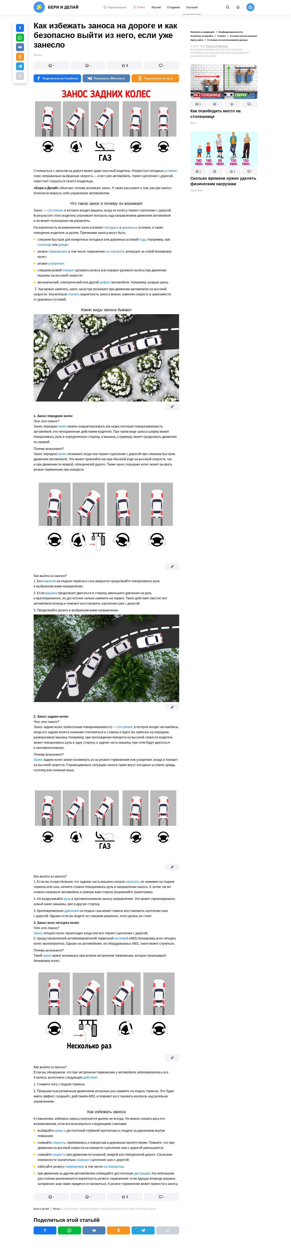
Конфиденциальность (230, 32)
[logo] (56, 7)
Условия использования (243, 36)
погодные (111, 227)
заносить (132, 881)
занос (47, 955)
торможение (57, 251)
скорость (59, 1142)
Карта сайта (196, 40)
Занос (38, 759)
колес (62, 426)
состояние (55, 210)
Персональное (117, 7)
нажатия (49, 581)
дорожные (129, 227)
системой (121, 938)
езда (142, 239)
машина (51, 593)
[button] (198, 104)
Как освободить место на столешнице (215, 114)
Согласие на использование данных (227, 40)
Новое (141, 7)
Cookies (221, 36)
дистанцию (142, 1173)
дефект (105, 282)
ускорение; (56, 263)
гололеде (44, 244)
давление (71, 910)
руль (67, 898)
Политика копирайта (201, 36)
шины (59, 1130)
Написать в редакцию (202, 32)
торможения (74, 1166)
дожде (63, 244)
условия (171, 170)
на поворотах (113, 1166)
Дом (193, 123)
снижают (83, 1159)
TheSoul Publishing (217, 46)
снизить (74, 294)
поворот (68, 270)
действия (90, 1077)
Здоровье (196, 190)
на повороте (115, 251)
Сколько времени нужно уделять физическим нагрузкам (223, 181)
